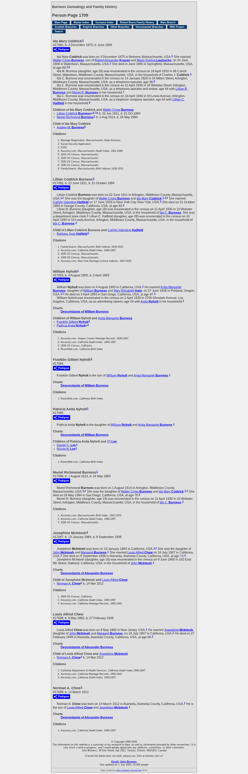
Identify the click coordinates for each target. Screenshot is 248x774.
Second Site (135, 770)
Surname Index (104, 22)
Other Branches (120, 26)
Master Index (81, 22)
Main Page (61, 22)
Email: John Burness (124, 761)
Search (59, 31)
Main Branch (168, 22)
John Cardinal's (123, 770)
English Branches (93, 26)
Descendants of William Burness (84, 311)
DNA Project (177, 26)
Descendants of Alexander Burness (87, 573)
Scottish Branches (66, 26)
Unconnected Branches (149, 26)
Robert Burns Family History (137, 22)
